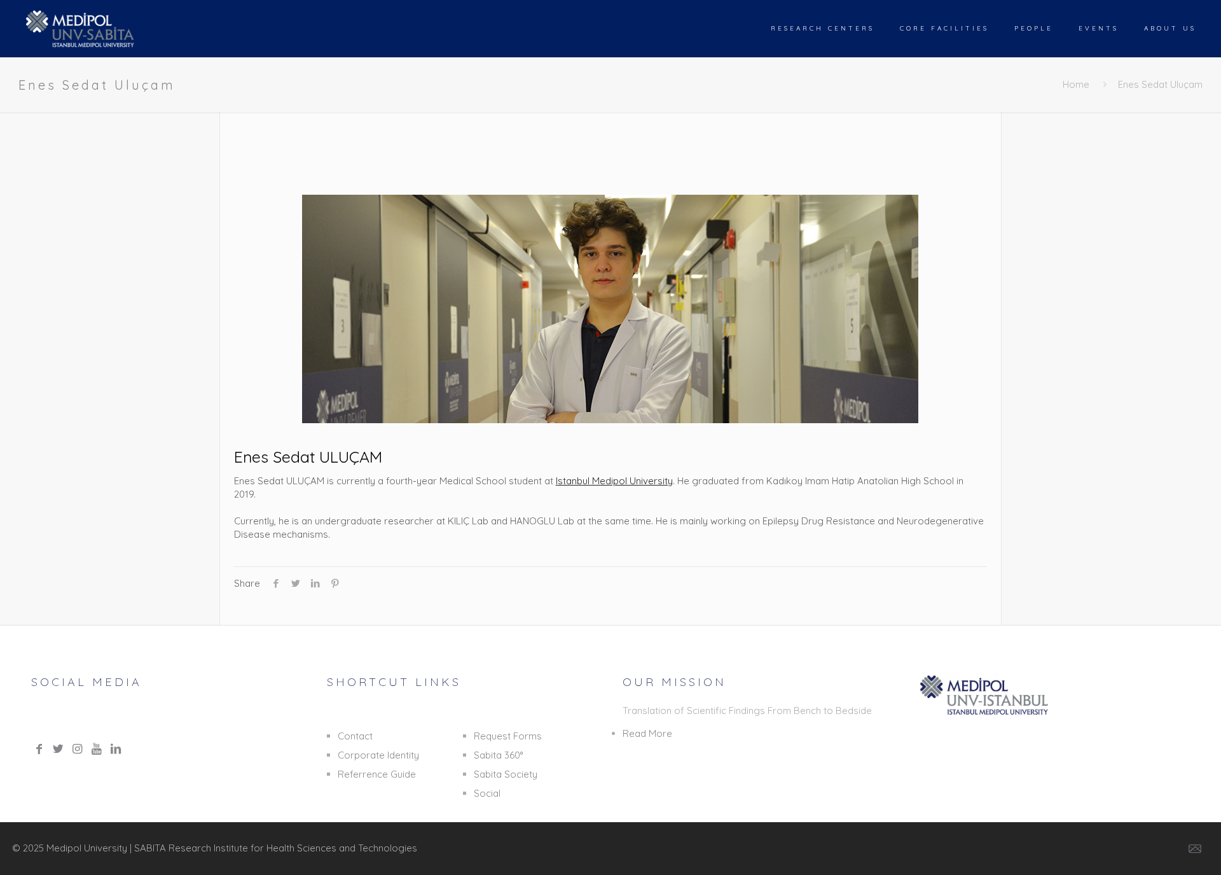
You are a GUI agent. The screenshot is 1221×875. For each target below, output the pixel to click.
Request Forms (508, 736)
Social (487, 793)
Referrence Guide (377, 774)
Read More (647, 733)
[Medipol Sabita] (80, 28)
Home (1076, 84)
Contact (355, 736)
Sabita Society (505, 774)
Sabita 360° (498, 755)
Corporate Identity (378, 755)
